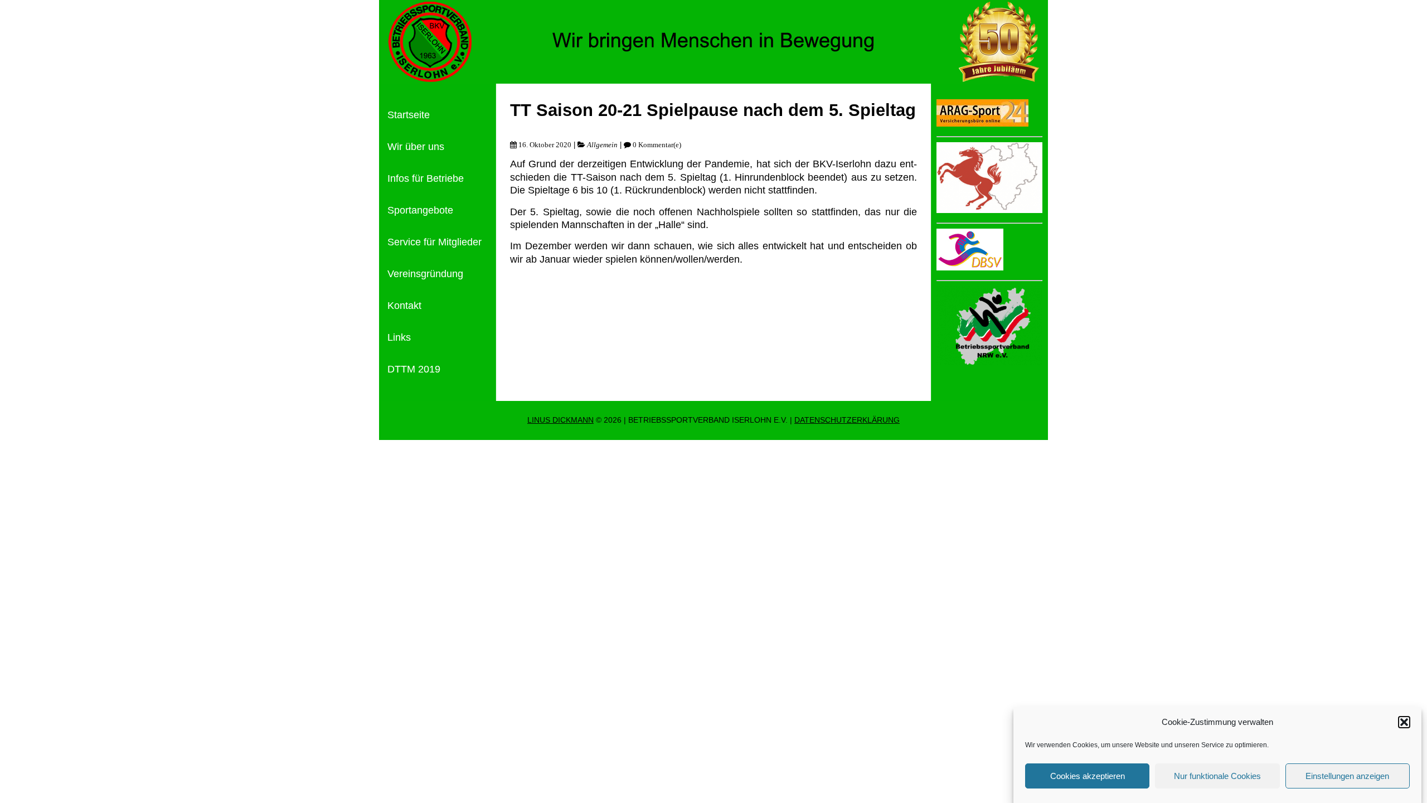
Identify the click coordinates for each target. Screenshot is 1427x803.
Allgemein (602, 144)
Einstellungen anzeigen (1347, 776)
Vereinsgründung (425, 273)
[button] (1404, 722)
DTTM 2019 (413, 369)
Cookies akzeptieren (1087, 776)
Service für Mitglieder (434, 242)
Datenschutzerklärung (847, 420)
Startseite (408, 114)
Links (399, 337)
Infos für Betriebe (425, 178)
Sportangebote (420, 210)
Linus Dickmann (560, 420)
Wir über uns (415, 146)
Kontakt (404, 305)
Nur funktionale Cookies (1217, 776)
